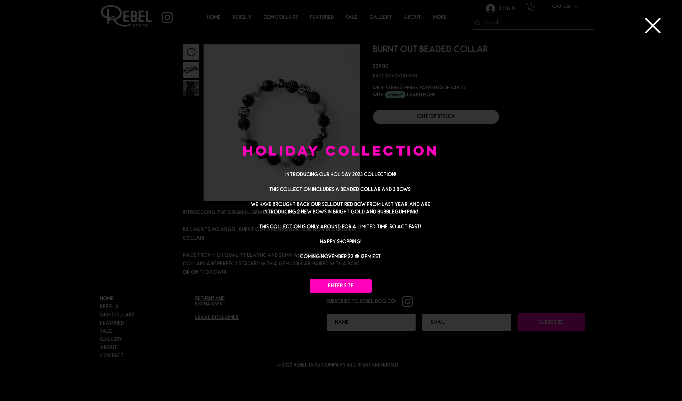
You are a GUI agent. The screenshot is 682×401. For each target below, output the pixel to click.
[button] (653, 25)
